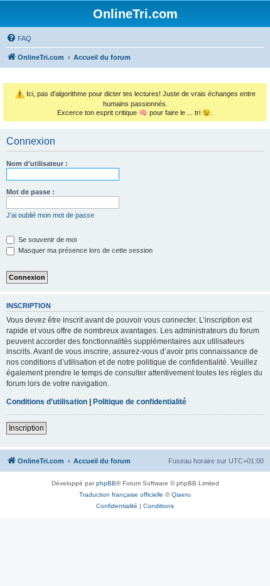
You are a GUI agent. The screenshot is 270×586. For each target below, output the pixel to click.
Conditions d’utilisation (46, 401)
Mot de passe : (30, 192)
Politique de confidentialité (139, 401)
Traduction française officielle (121, 494)
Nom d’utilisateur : (37, 163)
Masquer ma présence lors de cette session (84, 250)
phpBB (106, 483)
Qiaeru (181, 494)
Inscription (26, 428)
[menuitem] (18, 38)
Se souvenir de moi (46, 239)
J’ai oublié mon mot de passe (50, 215)
